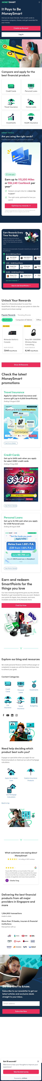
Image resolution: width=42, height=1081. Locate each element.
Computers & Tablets (24, 319)
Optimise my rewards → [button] (21, 205)
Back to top (5, 803)
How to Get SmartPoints (20, 285)
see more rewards (11, 280)
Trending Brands (24, 315)
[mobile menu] (39, 2)
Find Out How (21, 605)
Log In (21, 34)
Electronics (7, 319)
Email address (9, 1003)
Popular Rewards (8, 315)
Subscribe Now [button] (21, 1011)
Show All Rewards (21, 364)
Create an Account (21, 28)
